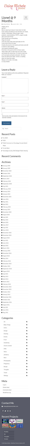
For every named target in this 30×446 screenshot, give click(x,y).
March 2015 (6, 248)
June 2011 (5, 310)
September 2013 (7, 268)
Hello (18, 24)
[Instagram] (8, 411)
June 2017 (5, 225)
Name (3, 95)
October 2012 (6, 292)
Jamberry (6, 354)
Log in (4, 384)
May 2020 (5, 219)
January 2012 (6, 294)
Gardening (6, 342)
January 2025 (6, 168)
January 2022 (6, 194)
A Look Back (6, 148)
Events (5, 336)
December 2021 (7, 196)
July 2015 (5, 240)
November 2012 (7, 289)
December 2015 (7, 232)
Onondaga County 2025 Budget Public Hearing (15, 150)
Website (3, 108)
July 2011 (5, 307)
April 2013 (5, 279)
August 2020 (6, 214)
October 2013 (6, 266)
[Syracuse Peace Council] (19, 421)
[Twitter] (5, 411)
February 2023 (7, 189)
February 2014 (7, 261)
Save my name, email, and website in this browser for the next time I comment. (14, 116)
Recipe (5, 366)
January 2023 (6, 191)
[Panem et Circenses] (5, 426)
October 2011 (6, 299)
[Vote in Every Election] (19, 426)
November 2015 (7, 235)
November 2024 (7, 171)
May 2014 (5, 258)
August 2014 (6, 256)
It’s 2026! (5, 138)
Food (5, 339)
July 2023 (5, 186)
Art (4, 321)
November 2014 (7, 253)
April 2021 (5, 204)
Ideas (5, 351)
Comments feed (7, 390)
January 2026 (6, 165)
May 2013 (5, 276)
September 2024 (7, 176)
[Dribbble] (10, 411)
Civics (5, 327)
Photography (7, 360)
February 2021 (7, 207)
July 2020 (5, 217)
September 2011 (7, 302)
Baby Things (7, 324)
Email (3, 101)
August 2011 (6, 304)
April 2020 (5, 222)
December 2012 (7, 286)
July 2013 (5, 274)
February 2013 (7, 284)
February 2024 (7, 181)
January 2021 (6, 209)
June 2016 (5, 230)
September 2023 (7, 183)
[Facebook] (3, 411)
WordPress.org (7, 392)
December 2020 (7, 212)
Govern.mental (8, 345)
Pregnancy (6, 363)
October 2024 (6, 173)
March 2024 (6, 178)
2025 (4, 140)
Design (5, 330)
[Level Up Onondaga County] (5, 421)
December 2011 (7, 297)
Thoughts (6, 369)
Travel (5, 372)
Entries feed (6, 387)
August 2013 (6, 271)
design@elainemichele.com (10, 406)
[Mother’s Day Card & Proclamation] (12, 426)
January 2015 (6, 250)
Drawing (6, 333)
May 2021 (5, 201)
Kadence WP (22, 443)
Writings (6, 375)
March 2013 (6, 281)
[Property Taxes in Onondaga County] (12, 421)
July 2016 (5, 227)
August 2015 (6, 237)
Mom (5, 357)
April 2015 (5, 245)
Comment (4, 77)
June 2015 (5, 243)
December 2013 (7, 263)
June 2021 (5, 199)
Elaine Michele (7, 24)
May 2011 (5, 312)
